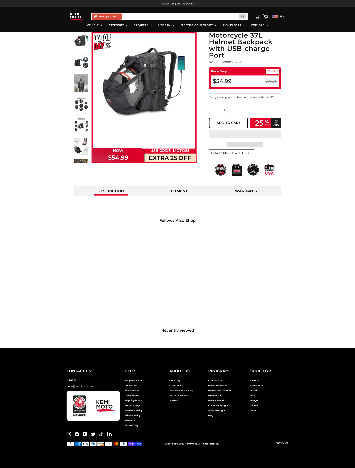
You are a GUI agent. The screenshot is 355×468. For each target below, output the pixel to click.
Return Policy (132, 405)
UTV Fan (164, 25)
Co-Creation (215, 380)
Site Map (174, 400)
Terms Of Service (178, 395)
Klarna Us (130, 420)
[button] (245, 134)
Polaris (254, 390)
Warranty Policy (133, 410)
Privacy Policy (132, 415)
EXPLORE (257, 25)
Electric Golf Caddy (196, 25)
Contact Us (131, 385)
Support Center (133, 380)
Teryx (253, 410)
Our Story (174, 380)
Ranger (254, 400)
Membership (215, 395)
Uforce (254, 405)
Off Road (255, 380)
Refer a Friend (216, 400)
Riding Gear (232, 25)
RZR (252, 395)
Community (176, 385)
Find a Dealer (132, 390)
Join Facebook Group (181, 390)
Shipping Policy (133, 400)
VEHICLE (93, 25)
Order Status (132, 395)
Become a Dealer (217, 385)
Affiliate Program (217, 410)
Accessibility (131, 425)
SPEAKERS (141, 25)
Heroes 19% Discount (220, 390)
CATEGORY (116, 25)
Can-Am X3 (256, 385)
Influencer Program (219, 405)
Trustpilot (281, 443)
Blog (210, 415)
